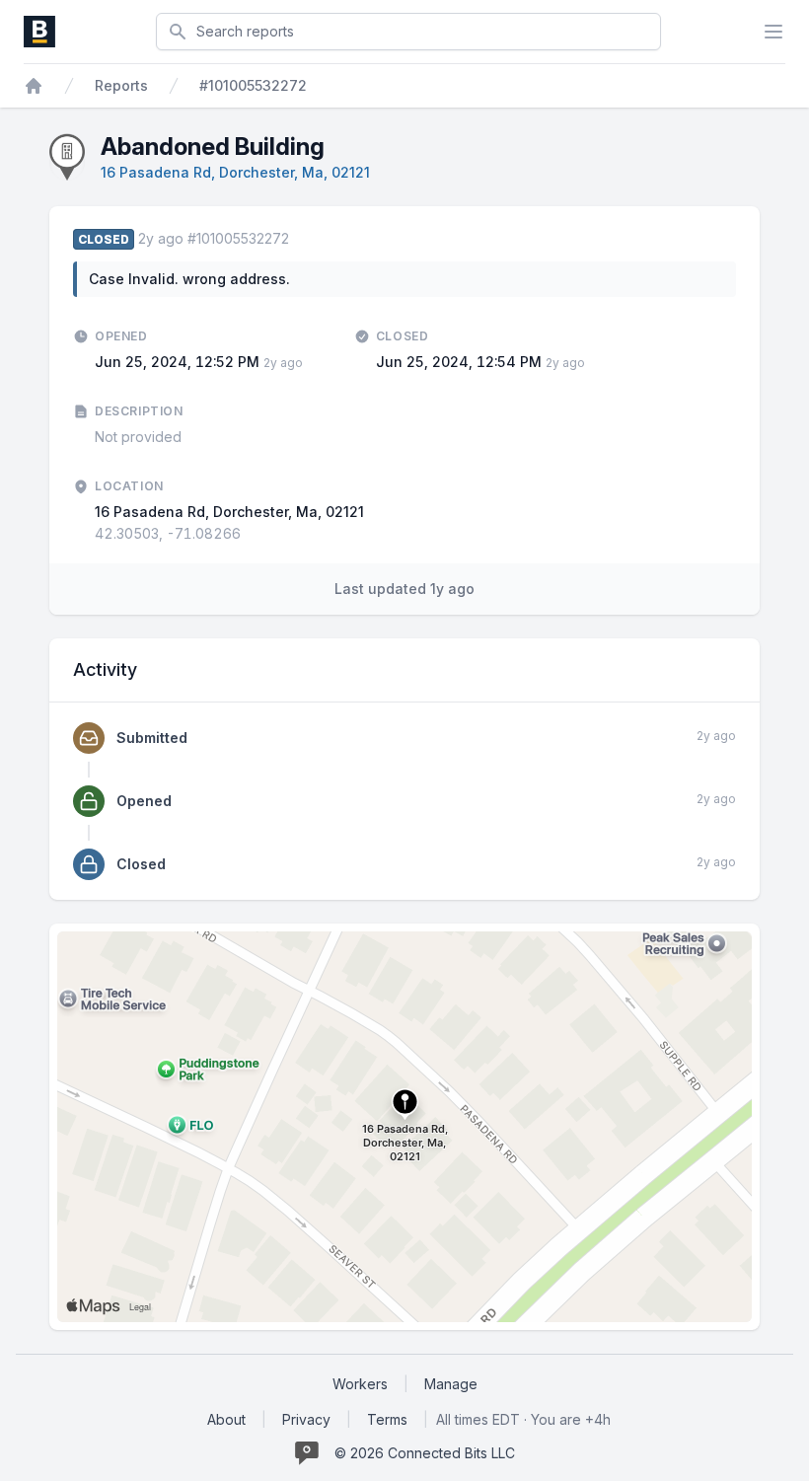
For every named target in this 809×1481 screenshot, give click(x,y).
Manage (451, 1383)
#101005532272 (253, 85)
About (226, 1419)
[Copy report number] (299, 239)
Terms (387, 1419)
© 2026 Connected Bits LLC (424, 1452)
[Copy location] (251, 534)
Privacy (306, 1419)
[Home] (33, 86)
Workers (360, 1383)
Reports (121, 85)
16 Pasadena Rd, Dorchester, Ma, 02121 (235, 172)
